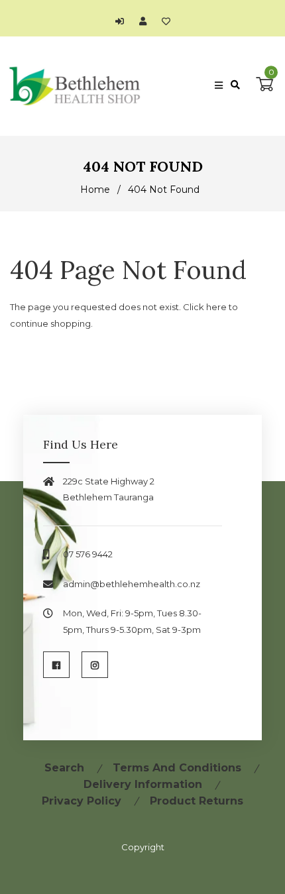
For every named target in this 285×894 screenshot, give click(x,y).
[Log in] (123, 21)
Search (64, 767)
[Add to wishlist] (166, 21)
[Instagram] (95, 664)
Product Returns (196, 801)
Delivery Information (143, 784)
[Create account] (146, 21)
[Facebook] (56, 664)
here (216, 307)
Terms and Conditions (177, 767)
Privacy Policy (81, 801)
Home (95, 190)
